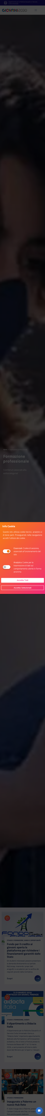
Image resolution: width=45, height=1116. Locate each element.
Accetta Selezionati (22, 588)
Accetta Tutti (22, 580)
